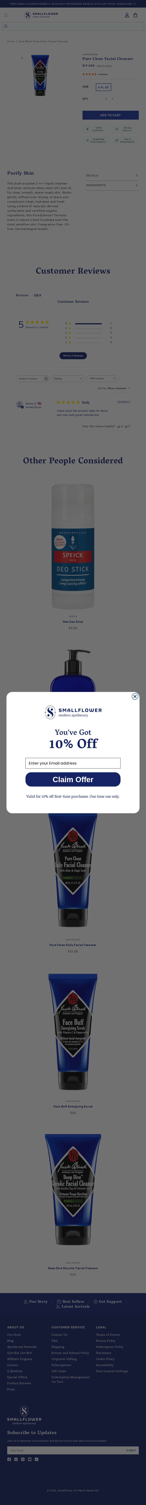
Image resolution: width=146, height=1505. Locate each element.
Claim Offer (73, 779)
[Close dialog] (135, 696)
